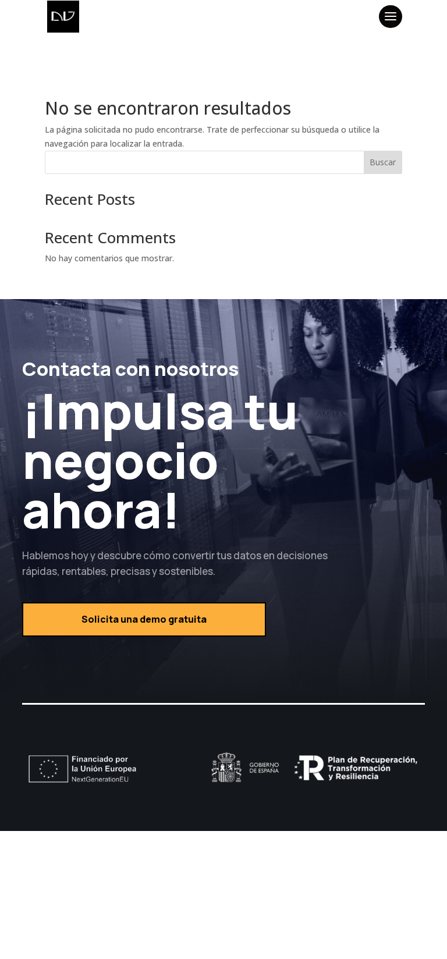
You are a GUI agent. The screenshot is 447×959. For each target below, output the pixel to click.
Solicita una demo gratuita (144, 619)
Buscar (383, 162)
